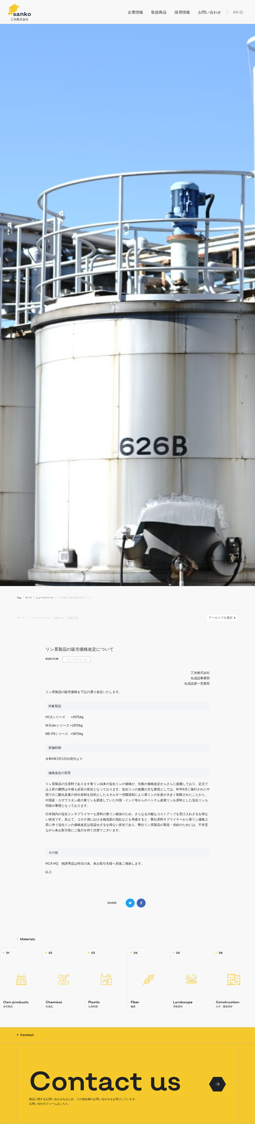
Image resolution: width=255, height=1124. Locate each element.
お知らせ (58, 617)
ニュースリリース (39, 617)
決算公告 (73, 617)
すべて (21, 617)
